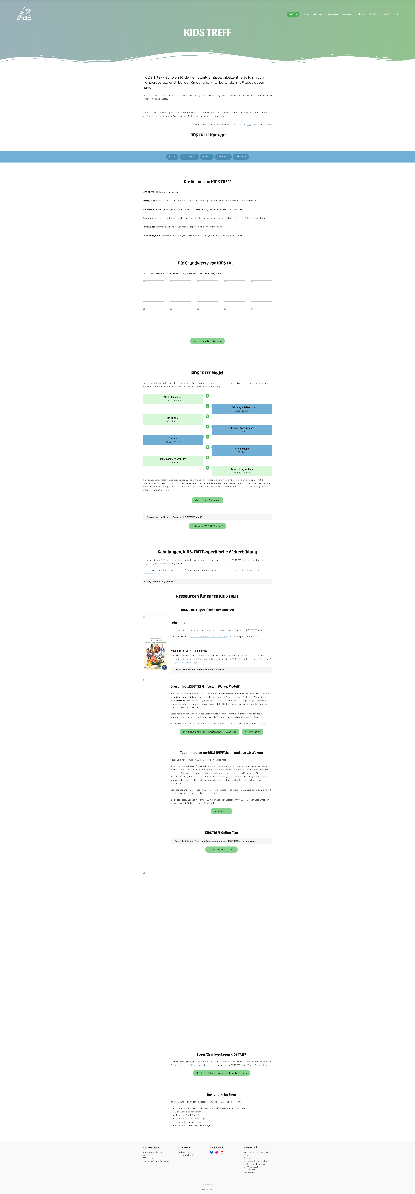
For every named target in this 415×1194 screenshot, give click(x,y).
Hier (249, 124)
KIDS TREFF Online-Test (221, 849)
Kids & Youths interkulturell (256, 1161)
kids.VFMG (147, 1155)
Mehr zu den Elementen (207, 500)
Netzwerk (347, 14)
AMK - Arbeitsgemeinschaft (256, 1152)
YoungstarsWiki (251, 1173)
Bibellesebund (183, 1152)
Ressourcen (333, 14)
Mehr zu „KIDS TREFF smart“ (207, 526)
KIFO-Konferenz (168, 560)
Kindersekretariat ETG (153, 1152)
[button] (293, 14)
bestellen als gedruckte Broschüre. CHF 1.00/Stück (209, 731)
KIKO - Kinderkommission (256, 1164)
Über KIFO (386, 14)
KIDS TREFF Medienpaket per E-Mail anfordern (221, 1073)
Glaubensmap (250, 1158)
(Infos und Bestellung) (186, 662)
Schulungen (318, 14)
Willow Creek (250, 1170)
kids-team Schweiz (185, 1155)
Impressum (207, 1185)
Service (358, 14)
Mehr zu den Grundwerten (207, 341)
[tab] (207, 517)
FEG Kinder (148, 1158)
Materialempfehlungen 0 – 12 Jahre (209, 636)
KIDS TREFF (373, 14)
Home (306, 14)
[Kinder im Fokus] (24, 14)
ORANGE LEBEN (251, 1167)
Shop (176, 1102)
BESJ (246, 1155)
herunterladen (252, 731)
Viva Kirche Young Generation (156, 1161)
